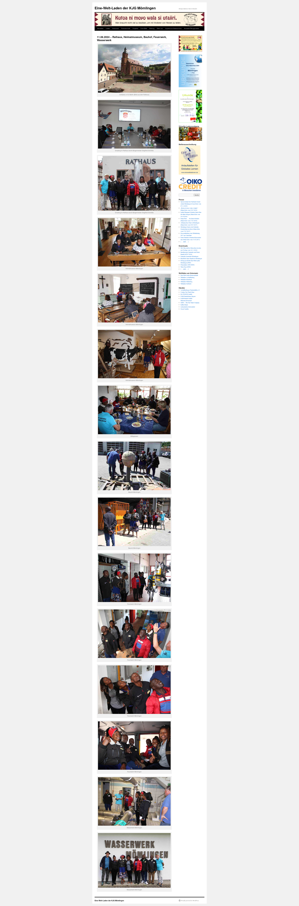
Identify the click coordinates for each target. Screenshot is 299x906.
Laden (108, 28)
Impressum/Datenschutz (173, 28)
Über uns (160, 28)
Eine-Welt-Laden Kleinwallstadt (189, 275)
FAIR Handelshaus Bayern (188, 296)
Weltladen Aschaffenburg (187, 277)
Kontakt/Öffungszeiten (191, 28)
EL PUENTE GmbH (186, 294)
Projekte (135, 28)
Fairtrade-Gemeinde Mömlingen (189, 256)
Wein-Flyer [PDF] (186, 267)
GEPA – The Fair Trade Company (190, 303)
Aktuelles (100, 28)
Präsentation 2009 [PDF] (187, 265)
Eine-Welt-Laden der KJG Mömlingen (125, 7)
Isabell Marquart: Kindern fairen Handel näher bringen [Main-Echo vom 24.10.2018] (191, 214)
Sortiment (115, 28)
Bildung (151, 28)
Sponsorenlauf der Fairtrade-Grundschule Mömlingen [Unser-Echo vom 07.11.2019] (191, 204)
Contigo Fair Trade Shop (187, 292)
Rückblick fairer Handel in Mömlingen (191, 258)
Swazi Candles (185, 309)
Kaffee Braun (184, 305)
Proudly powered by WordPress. (190, 900)
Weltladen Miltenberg (186, 281)
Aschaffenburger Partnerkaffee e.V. (190, 290)
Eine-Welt (144, 28)
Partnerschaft (125, 28)
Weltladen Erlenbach (186, 279)
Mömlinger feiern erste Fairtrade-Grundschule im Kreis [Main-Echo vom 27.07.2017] (190, 229)
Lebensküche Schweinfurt (188, 307)
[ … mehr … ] (185, 242)
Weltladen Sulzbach (186, 284)
